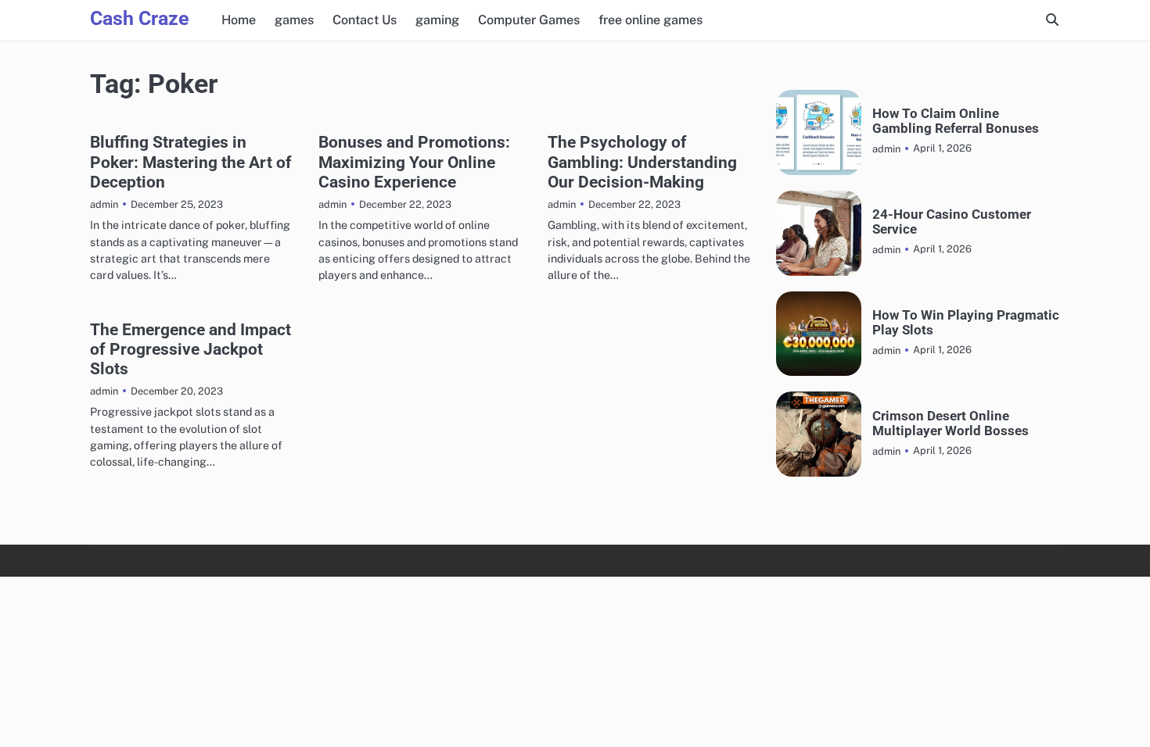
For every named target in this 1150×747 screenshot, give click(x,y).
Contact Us (364, 20)
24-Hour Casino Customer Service (951, 222)
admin (104, 204)
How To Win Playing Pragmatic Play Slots (965, 323)
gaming (437, 20)
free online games (650, 20)
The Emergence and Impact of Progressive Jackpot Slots (190, 349)
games (294, 20)
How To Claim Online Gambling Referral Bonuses (955, 121)
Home (238, 20)
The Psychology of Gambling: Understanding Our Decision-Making (642, 161)
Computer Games (529, 20)
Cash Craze (139, 18)
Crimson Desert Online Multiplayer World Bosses (950, 423)
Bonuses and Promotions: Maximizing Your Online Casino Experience (414, 161)
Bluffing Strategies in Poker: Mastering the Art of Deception (191, 161)
